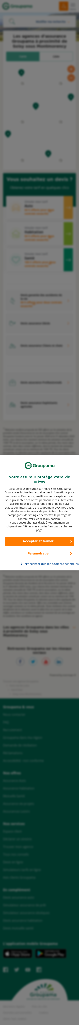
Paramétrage (38, 553)
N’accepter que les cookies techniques (41, 563)
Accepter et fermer (38, 541)
